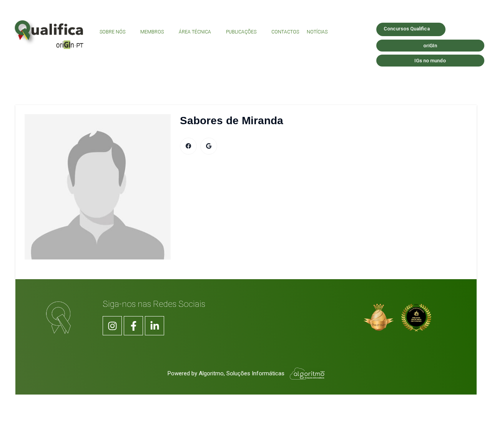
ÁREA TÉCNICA (195, 32)
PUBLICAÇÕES (241, 32)
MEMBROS (152, 32)
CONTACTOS (285, 32)
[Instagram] (112, 325)
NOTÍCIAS (317, 32)
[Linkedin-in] (154, 325)
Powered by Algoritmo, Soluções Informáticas (227, 373)
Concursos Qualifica (407, 29)
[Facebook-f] (133, 325)
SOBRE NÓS (112, 32)
